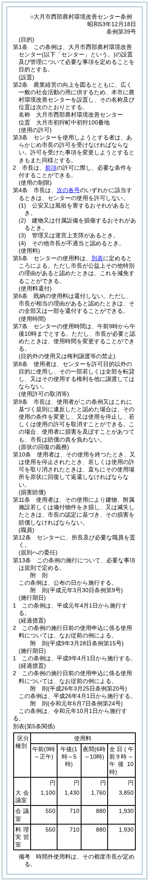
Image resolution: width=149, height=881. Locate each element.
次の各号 (68, 190)
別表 (97, 258)
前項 (51, 167)
